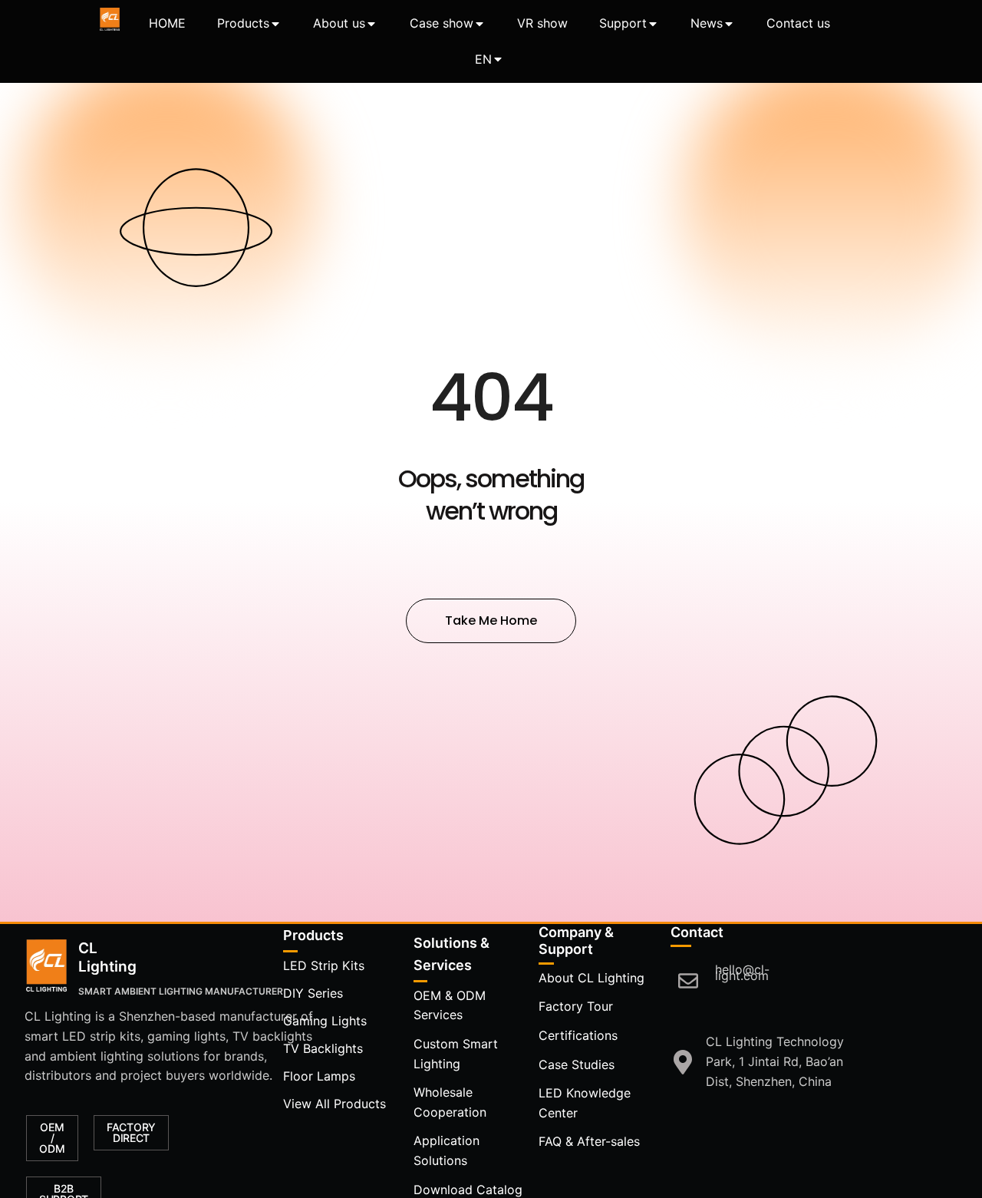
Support (623, 23)
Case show (441, 23)
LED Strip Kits (323, 965)
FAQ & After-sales (589, 1141)
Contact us (798, 23)
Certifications (578, 1035)
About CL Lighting (591, 977)
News (706, 23)
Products (243, 23)
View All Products (334, 1103)
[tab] (167, 24)
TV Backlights (323, 1048)
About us (339, 23)
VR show (542, 23)
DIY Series (313, 993)
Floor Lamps (319, 1076)
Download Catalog (468, 1189)
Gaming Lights (325, 1020)
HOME (167, 23)
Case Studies (577, 1064)
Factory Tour (576, 1006)
